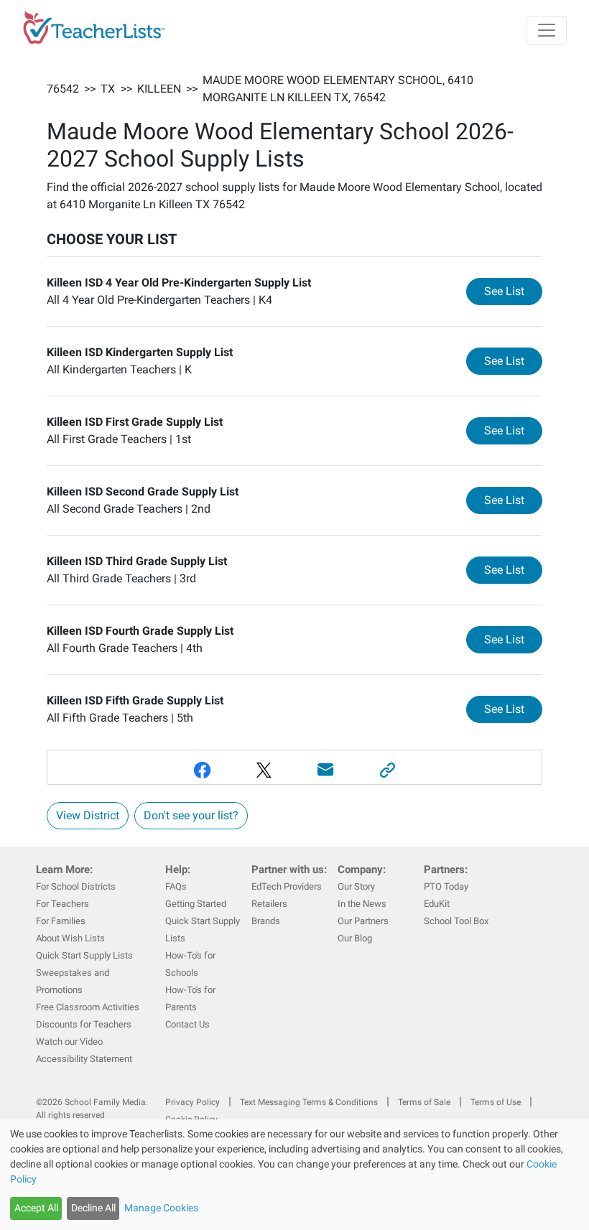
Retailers (269, 903)
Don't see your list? (191, 815)
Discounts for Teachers (83, 1024)
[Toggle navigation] (547, 30)
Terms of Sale (424, 1102)
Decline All (93, 1207)
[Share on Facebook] (202, 770)
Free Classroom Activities (87, 1007)
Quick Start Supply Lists (84, 955)
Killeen (159, 88)
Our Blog (355, 938)
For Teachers (62, 903)
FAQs (176, 886)
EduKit (437, 903)
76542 (63, 88)
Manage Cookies (161, 1207)
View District (87, 815)
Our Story (356, 886)
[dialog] (294, 1174)
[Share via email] (325, 770)
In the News (362, 903)
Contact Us (187, 1024)
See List (513, 291)
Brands (265, 920)
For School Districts (76, 886)
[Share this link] (387, 770)
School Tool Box (456, 920)
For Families (60, 920)
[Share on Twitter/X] (263, 770)
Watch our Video (69, 1041)
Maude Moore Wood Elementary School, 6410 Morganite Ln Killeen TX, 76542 (338, 88)
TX (108, 88)
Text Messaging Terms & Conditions (309, 1102)
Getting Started (195, 903)
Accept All (36, 1207)
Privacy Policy (192, 1102)
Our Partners (363, 920)
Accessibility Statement (84, 1058)
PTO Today (446, 886)
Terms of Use (495, 1102)
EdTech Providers (286, 886)
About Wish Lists (70, 938)
